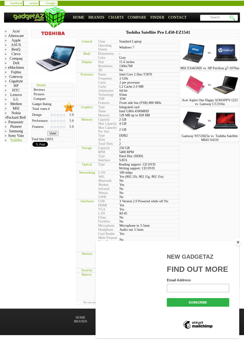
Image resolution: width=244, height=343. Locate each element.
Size (101, 62)
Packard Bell (16, 117)
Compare (40, 99)
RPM (101, 152)
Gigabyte (16, 81)
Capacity (104, 119)
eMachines (16, 67)
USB (101, 201)
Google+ (51, 3)
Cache (102, 86)
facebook (16, 3)
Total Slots (105, 143)
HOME (78, 17)
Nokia (16, 113)
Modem (103, 185)
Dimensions (106, 53)
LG (16, 99)
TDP (101, 99)
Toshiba (16, 140)
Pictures (39, 94)
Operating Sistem (105, 47)
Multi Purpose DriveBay (107, 239)
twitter (34, 3)
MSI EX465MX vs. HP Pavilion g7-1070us (209, 68)
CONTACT (177, 17)
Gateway (16, 77)
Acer (16, 31)
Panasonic (16, 122)
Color (102, 57)
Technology (106, 94)
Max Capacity (107, 123)
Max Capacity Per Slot (107, 129)
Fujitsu (16, 72)
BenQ (15, 49)
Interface (104, 160)
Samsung (16, 131)
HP (16, 86)
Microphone (106, 225)
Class (101, 41)
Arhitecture (105, 90)
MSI (16, 108)
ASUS (16, 45)
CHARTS (116, 17)
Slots (101, 139)
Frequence (105, 78)
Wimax (103, 193)
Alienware (16, 36)
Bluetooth (105, 180)
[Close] (238, 242)
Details (41, 85)
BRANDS (96, 17)
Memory (104, 115)
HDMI (102, 205)
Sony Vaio (16, 136)
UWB (102, 197)
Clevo (15, 54)
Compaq (16, 58)
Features (103, 103)
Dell (16, 63)
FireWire (104, 221)
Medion (16, 104)
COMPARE (137, 17)
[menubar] (130, 17)
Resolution (105, 66)
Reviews (39, 89)
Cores (102, 82)
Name (102, 74)
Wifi (101, 176)
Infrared (103, 189)
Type (101, 107)
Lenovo (16, 95)
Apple (16, 40)
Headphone (105, 229)
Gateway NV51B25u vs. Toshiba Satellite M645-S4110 (210, 138)
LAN (101, 172)
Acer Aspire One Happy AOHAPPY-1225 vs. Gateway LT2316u (210, 102)
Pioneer (16, 126)
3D (100, 70)
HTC (16, 90)
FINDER (157, 17)
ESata (102, 217)
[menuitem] (78, 17)
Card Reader (106, 234)
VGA (101, 209)
